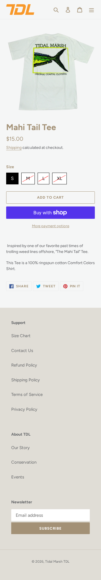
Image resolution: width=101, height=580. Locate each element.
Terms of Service (27, 394)
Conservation (23, 462)
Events (17, 477)
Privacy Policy (24, 409)
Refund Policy (24, 365)
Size (10, 167)
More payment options (50, 226)
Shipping (14, 147)
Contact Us (22, 350)
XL (59, 177)
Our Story (20, 447)
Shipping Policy (25, 379)
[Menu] (91, 10)
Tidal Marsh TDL (57, 561)
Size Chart (21, 335)
